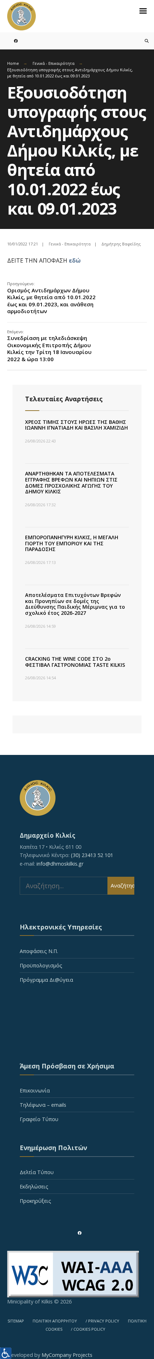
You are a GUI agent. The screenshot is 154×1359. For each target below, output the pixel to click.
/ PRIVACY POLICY (102, 1321)
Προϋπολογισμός (41, 965)
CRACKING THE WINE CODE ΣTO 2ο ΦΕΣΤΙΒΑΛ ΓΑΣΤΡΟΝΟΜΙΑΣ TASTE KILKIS (75, 661)
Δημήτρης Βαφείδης (121, 244)
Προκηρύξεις (35, 1200)
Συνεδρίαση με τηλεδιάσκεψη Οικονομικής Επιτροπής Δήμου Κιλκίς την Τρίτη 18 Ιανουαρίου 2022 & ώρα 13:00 (49, 346)
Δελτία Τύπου (37, 1172)
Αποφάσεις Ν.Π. (39, 951)
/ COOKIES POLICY (88, 1329)
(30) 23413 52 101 (92, 855)
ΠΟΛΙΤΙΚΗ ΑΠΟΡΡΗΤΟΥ (55, 1321)
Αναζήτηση (122, 885)
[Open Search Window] (142, 40)
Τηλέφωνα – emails (43, 1104)
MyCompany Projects (67, 1354)
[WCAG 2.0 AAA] (77, 1274)
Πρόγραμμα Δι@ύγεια (46, 979)
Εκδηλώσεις (34, 1186)
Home (13, 63)
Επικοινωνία (35, 1090)
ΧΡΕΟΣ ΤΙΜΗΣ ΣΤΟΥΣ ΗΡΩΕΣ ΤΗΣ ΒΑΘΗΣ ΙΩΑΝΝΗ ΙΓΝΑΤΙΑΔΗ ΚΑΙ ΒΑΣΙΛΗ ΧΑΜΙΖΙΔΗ (76, 424)
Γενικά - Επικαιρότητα (53, 63)
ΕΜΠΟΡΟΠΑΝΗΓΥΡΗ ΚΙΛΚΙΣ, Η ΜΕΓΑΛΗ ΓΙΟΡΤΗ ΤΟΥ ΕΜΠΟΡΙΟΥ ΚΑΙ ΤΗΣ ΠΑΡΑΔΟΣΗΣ (71, 543)
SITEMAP (16, 1321)
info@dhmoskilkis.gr (60, 863)
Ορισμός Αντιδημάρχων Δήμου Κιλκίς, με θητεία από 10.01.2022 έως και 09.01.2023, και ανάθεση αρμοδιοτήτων (51, 298)
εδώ (75, 260)
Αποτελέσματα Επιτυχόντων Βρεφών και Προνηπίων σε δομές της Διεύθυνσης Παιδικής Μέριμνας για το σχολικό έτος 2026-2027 (75, 604)
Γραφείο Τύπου (39, 1119)
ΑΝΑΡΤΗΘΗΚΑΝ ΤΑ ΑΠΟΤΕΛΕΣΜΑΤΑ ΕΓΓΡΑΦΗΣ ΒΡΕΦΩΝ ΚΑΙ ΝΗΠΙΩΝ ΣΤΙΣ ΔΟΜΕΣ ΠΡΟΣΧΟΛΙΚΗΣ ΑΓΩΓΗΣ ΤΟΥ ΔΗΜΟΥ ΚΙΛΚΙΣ (71, 482)
